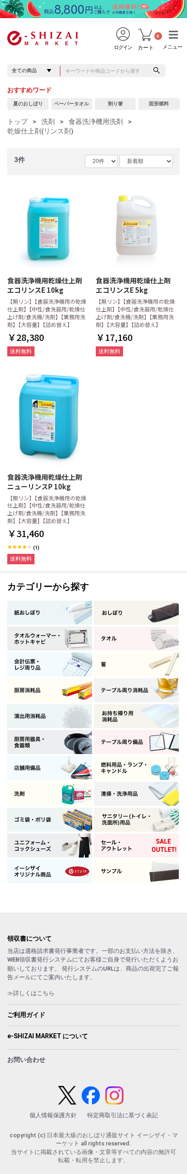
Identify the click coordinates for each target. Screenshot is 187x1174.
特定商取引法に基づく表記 (122, 1115)
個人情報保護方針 (53, 1115)
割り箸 (115, 104)
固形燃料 (159, 104)
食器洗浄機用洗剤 (96, 122)
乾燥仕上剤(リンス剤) (40, 131)
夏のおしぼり (28, 104)
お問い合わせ (26, 1059)
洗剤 (48, 122)
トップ (17, 122)
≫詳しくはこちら (30, 993)
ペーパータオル (71, 104)
